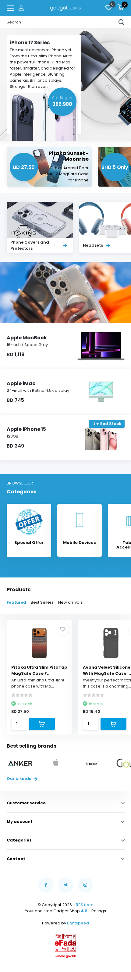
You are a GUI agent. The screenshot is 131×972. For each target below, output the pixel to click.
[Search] (122, 22)
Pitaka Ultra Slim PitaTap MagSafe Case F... (39, 670)
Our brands (19, 778)
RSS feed (85, 905)
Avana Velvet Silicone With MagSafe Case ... (107, 670)
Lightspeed (78, 923)
